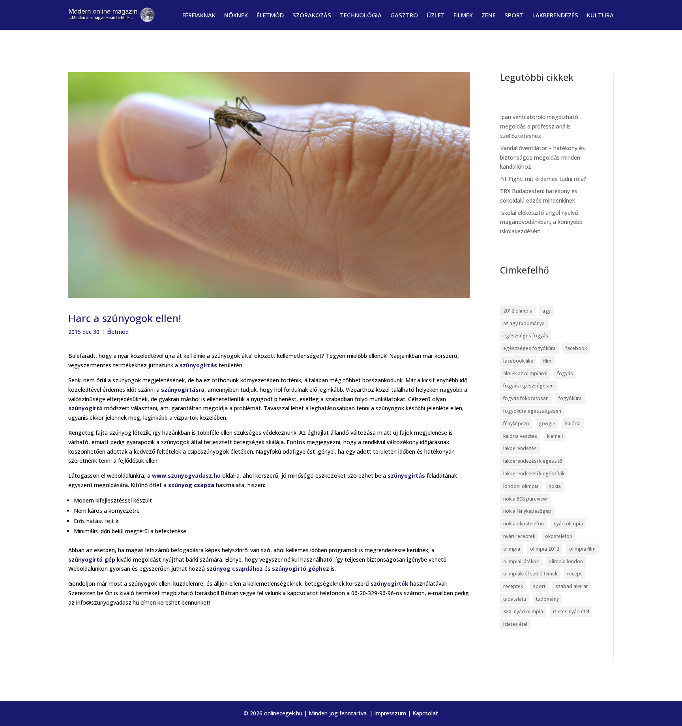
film (547, 360)
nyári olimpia (568, 523)
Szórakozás (311, 15)
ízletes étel (515, 624)
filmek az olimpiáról (525, 373)
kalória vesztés (520, 436)
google (547, 423)
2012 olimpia (517, 310)
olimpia (511, 548)
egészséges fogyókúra (529, 348)
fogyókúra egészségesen (532, 411)
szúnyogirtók (390, 583)
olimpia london (566, 561)
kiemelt (555, 436)
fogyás (565, 373)
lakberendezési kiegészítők (533, 473)
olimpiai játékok (521, 561)
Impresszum (390, 713)
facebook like (518, 360)
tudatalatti (514, 599)
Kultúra (600, 15)
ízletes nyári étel (571, 611)
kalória (573, 423)
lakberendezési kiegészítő (532, 461)
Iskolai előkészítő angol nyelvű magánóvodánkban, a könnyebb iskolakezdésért (541, 222)
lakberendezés (520, 448)
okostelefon (558, 536)
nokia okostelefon (523, 523)
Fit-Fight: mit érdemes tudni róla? (543, 178)
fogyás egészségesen (528, 385)
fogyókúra (570, 398)
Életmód (270, 15)
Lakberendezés (555, 15)
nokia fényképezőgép (527, 511)
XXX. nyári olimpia (523, 611)
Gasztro (404, 15)
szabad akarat (571, 586)
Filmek (463, 15)
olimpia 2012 (544, 548)
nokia (555, 486)
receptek (513, 586)
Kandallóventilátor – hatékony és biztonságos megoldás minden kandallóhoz (542, 157)
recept (574, 573)
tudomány (547, 599)
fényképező (516, 423)
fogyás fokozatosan (526, 398)
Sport (514, 15)
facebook (576, 348)
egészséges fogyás (525, 335)
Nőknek (236, 15)
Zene (489, 15)
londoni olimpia (521, 486)
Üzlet (436, 15)
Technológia (361, 15)
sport (539, 586)
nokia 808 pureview (525, 498)
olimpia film (582, 548)
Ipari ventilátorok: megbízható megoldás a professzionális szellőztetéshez (539, 126)
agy (546, 310)
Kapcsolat (425, 713)
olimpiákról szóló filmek (530, 573)
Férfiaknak (198, 15)
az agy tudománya (524, 323)
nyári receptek (519, 536)
